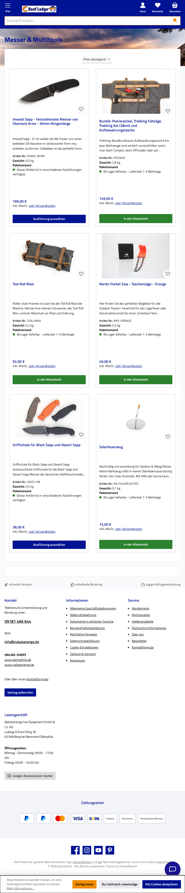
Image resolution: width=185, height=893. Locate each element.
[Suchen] (175, 20)
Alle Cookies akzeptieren (161, 884)
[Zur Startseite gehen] (39, 9)
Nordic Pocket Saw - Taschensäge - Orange (132, 284)
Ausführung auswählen (49, 218)
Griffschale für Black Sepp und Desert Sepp (47, 445)
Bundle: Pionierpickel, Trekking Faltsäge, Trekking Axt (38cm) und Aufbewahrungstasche (130, 126)
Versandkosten (82, 862)
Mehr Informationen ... (21, 888)
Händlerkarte (140, 608)
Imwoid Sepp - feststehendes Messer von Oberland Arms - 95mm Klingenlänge (45, 121)
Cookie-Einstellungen (84, 647)
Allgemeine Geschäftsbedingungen (93, 608)
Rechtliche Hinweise (83, 634)
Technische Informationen (149, 628)
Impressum (77, 660)
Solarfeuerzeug (111, 447)
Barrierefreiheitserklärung (87, 628)
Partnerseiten (141, 614)
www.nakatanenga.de (19, 664)
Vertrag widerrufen (20, 692)
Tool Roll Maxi (23, 284)
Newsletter (139, 640)
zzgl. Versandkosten (42, 205)
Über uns (138, 634)
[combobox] (88, 20)
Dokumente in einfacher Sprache (91, 621)
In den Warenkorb (136, 218)
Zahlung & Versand (82, 653)
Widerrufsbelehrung (83, 614)
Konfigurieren (84, 884)
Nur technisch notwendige (119, 884)
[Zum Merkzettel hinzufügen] (81, 109)
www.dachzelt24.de (18, 659)
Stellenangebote (142, 621)
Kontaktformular (37, 679)
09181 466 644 (18, 621)
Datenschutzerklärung (84, 640)
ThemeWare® (128, 866)
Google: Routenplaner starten (32, 775)
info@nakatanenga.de (22, 641)
